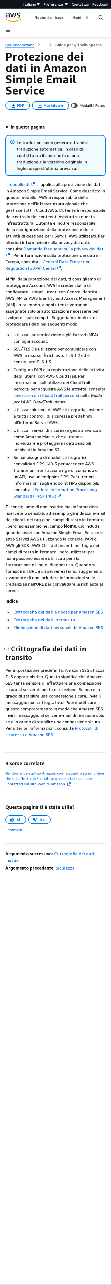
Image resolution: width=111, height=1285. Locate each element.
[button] (25, 127)
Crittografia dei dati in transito (44, 619)
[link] (78, 45)
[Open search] (101, 17)
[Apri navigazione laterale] (8, 31)
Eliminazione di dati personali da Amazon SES (58, 627)
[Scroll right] (86, 17)
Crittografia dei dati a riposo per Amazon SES (58, 612)
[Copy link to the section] (6, 649)
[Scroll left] (30, 17)
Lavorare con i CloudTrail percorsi (46, 395)
